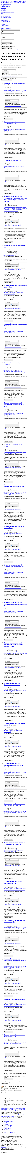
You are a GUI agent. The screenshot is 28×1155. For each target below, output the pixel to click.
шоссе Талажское (8, 453)
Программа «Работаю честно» (11, 1126)
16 (15, 612)
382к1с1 (11, 969)
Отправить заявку (8, 1079)
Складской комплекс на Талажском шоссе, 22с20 (13, 1108)
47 (17, 851)
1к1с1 (21, 692)
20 (20, 1043)
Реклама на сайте (8, 1125)
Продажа (3, 9)
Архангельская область (6, 43)
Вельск (17, 166)
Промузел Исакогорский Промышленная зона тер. (13, 210)
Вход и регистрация (6, 4)
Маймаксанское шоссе (17, 812)
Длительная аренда (5, 6)
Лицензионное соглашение (7, 1119)
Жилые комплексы (5, 16)
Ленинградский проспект (18, 653)
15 (10, 130)
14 (15, 255)
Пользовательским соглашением (9, 1114)
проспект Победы (8, 332)
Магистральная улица (16, 1006)
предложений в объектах (8, 78)
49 (24, 812)
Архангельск (19, 90)
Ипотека (3, 24)
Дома (2, 13)
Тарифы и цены (8, 1122)
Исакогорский (7, 535)
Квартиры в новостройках (7, 12)
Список (10, 48)
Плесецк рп (19, 129)
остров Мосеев (16, 1043)
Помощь (6, 1124)
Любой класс (16, 29)
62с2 (26, 653)
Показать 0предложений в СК (8, 46)
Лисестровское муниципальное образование (15, 208)
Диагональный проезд (9, 255)
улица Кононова (19, 928)
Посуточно (3, 8)
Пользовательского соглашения (10, 76)
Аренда (2, 5)
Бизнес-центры (4, 20)
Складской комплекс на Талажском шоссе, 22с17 (13, 1109)
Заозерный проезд (8, 294)
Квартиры (3, 10)
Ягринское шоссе (8, 414)
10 (7, 167)
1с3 (14, 332)
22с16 (14, 453)
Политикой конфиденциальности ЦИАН (12, 1115)
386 (10, 494)
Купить (2, 29)
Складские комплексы (6, 22)
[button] (14, 1091)
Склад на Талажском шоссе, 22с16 (9, 1110)
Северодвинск (19, 253)
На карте (4, 48)
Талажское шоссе (15, 692)
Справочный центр (8, 1121)
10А (14, 414)
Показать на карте (8, 118)
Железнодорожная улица (10, 851)
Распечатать (4, 1083)
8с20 (23, 890)
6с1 (14, 294)
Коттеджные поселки (6, 17)
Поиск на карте (7, 1131)
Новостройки (4, 14)
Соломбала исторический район (12, 371)
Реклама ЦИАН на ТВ (9, 1132)
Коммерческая (4, 18)
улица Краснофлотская (18, 372)
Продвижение (7, 1128)
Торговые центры (5, 21)
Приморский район (21, 207)
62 (25, 773)
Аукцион (6, 1129)
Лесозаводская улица (16, 91)
